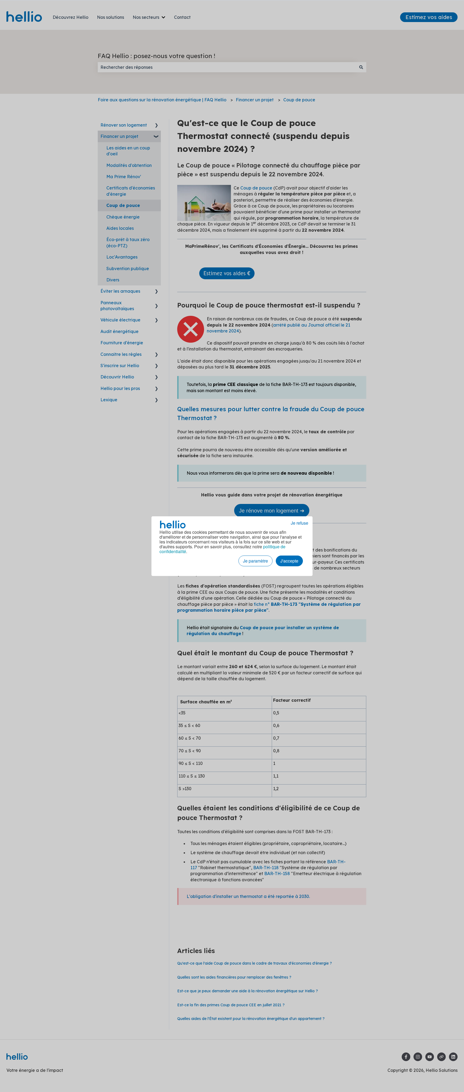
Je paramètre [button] (255, 561)
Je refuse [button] (299, 523)
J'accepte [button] (289, 561)
